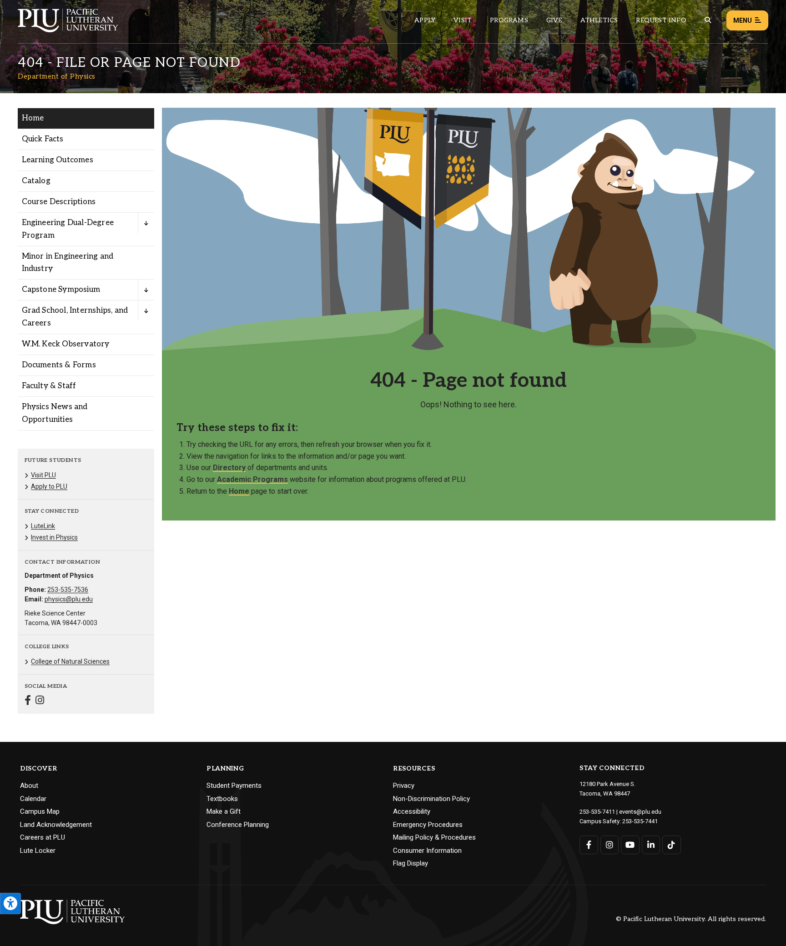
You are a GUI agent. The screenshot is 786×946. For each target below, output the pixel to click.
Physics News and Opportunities (55, 413)
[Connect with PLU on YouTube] (630, 845)
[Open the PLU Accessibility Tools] (10, 903)
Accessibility (411, 811)
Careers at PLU (42, 837)
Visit (462, 20)
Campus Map (40, 811)
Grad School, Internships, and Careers (75, 316)
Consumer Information (427, 850)
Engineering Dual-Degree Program (68, 229)
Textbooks (222, 799)
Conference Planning (238, 825)
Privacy (403, 785)
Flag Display (410, 863)
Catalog (36, 180)
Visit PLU (43, 475)
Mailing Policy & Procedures (434, 837)
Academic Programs (252, 479)
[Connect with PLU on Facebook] (588, 845)
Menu (742, 20)
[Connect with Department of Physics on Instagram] (39, 701)
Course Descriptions (59, 201)
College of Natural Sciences (70, 661)
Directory (229, 467)
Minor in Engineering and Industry (68, 262)
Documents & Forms (59, 365)
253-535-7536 (67, 589)
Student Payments (234, 785)
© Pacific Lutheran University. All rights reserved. (691, 919)
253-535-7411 (597, 811)
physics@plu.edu (69, 599)
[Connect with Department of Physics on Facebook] (28, 701)
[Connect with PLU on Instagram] (609, 845)
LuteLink (43, 526)
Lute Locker (37, 850)
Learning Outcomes (57, 160)
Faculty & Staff (49, 385)
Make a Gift (224, 811)
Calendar (33, 799)
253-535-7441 (640, 821)
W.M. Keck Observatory (66, 344)
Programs (509, 20)
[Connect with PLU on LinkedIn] (651, 845)
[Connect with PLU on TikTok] (671, 845)
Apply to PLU (49, 486)
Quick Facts (43, 139)
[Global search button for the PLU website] (707, 20)
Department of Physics (57, 76)
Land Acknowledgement (56, 825)
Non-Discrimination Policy (431, 799)
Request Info (661, 20)
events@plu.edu (640, 811)
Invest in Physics (54, 537)
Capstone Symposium (61, 289)
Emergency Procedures (428, 825)
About (29, 785)
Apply (424, 20)
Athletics (599, 20)
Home (33, 118)
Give (554, 20)
